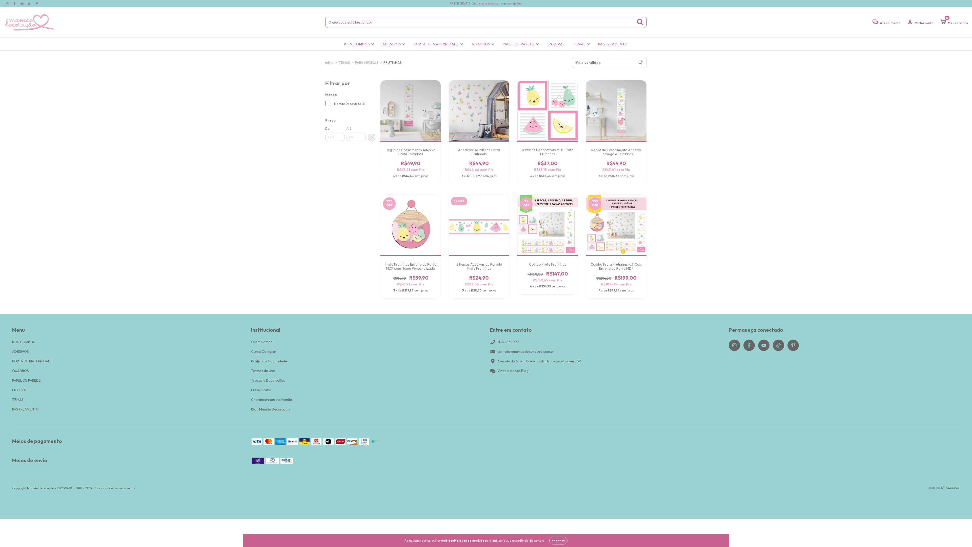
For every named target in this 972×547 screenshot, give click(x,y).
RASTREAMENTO (613, 44)
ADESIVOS (392, 44)
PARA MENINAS (366, 62)
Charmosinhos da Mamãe (271, 399)
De (327, 128)
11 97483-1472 (508, 342)
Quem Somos (261, 342)
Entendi (558, 540)
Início (329, 62)
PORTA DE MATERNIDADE (437, 44)
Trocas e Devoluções (268, 380)
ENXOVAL (556, 44)
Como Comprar (263, 351)
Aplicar (371, 137)
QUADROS (481, 44)
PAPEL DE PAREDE (519, 44)
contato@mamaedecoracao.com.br (525, 351)
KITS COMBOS (357, 44)
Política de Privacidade (269, 361)
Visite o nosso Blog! (513, 370)
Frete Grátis (261, 390)
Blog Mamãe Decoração (270, 409)
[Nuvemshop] (944, 489)
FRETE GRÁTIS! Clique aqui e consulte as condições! (486, 3)
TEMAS (580, 44)
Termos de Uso (263, 370)
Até (349, 128)
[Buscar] (640, 22)
